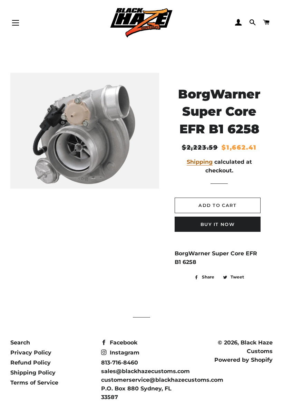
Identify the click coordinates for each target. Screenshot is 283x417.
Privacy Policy (30, 352)
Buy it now (218, 224)
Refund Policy (30, 362)
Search (20, 342)
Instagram (123, 352)
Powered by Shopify (243, 360)
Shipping (200, 162)
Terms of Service (34, 382)
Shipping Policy (33, 372)
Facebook (122, 342)
